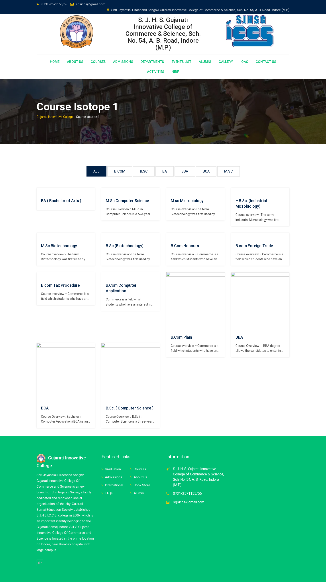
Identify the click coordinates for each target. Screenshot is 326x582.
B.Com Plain (181, 337)
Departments (152, 62)
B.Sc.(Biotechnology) (124, 245)
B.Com (119, 171)
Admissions (123, 62)
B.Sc (144, 171)
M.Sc (228, 171)
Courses (98, 62)
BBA (184, 171)
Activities (155, 72)
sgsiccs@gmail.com (90, 4)
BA (164, 171)
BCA (206, 171)
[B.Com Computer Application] (105, 275)
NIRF (175, 72)
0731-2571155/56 (54, 4)
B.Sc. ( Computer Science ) (129, 408)
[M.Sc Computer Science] (105, 190)
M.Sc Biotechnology (59, 245)
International (114, 485)
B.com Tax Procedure (60, 285)
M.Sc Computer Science (127, 200)
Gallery (226, 62)
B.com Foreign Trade (254, 245)
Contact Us (266, 62)
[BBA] (276, 301)
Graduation (113, 469)
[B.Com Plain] (211, 301)
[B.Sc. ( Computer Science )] (146, 372)
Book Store (142, 485)
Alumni (205, 62)
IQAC (244, 62)
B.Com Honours (185, 245)
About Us (75, 62)
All (96, 171)
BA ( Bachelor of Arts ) (61, 200)
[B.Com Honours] (170, 235)
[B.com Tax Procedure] (41, 275)
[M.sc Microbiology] (170, 190)
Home (54, 62)
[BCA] (82, 372)
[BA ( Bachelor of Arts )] (41, 190)
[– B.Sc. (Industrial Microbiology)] (235, 190)
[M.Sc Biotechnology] (41, 235)
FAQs (109, 493)
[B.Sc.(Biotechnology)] (105, 235)
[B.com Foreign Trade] (235, 235)
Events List (181, 62)
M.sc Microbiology (187, 200)
